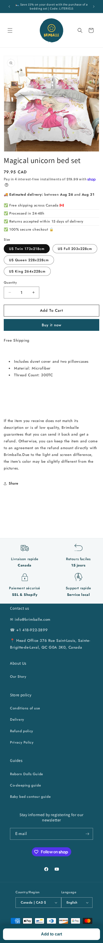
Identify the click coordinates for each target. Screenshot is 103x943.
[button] (10, 30)
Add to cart (51, 934)
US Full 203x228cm (75, 248)
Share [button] (13, 483)
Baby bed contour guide (30, 796)
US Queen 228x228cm (29, 260)
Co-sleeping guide (25, 785)
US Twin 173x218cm (26, 248)
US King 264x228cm (27, 271)
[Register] (87, 834)
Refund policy (21, 731)
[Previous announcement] (9, 6)
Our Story (18, 676)
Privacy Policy (22, 742)
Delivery (17, 719)
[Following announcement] (93, 6)
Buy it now (52, 325)
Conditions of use (25, 708)
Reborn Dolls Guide (26, 773)
